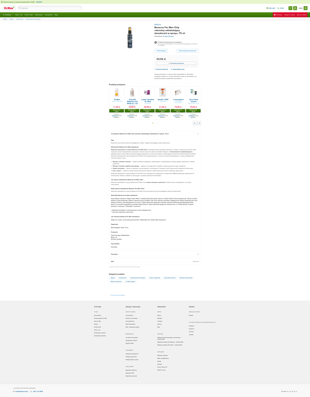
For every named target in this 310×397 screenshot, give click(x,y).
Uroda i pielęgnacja (154, 277)
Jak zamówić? (129, 315)
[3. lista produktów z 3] (157, 123)
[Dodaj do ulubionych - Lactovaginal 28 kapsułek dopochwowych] (183, 88)
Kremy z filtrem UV (162, 367)
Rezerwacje (39, 15)
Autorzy (159, 324)
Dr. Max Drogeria (168, 36)
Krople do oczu (161, 370)
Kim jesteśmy (97, 315)
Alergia (159, 361)
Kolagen (159, 364)
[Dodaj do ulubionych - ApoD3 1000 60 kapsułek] (168, 88)
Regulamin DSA (130, 373)
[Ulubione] (290, 8)
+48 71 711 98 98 (38, 391)
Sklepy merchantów (116, 281)
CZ (290, 391)
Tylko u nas (18, 15)
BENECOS (157, 24)
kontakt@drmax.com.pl (21, 391)
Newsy (159, 315)
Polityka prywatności (131, 356)
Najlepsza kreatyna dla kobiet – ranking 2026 (169, 345)
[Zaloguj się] (295, 8)
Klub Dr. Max (29, 15)
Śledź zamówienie (130, 324)
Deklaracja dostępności (132, 353)
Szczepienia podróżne (100, 335)
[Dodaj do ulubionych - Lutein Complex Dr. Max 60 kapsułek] (153, 88)
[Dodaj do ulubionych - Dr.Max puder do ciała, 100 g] (122, 88)
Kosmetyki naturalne (170, 277)
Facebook (191, 328)
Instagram (191, 326)
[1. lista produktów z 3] (153, 123)
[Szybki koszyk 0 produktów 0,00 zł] (305, 8)
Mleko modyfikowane (163, 358)
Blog (56, 15)
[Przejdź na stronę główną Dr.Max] (9, 8)
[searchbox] (49, 8)
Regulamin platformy (131, 370)
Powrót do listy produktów (118, 295)
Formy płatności (130, 321)
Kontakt (191, 315)
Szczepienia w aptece (100, 332)
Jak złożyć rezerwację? (132, 337)
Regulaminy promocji (131, 376)
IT (296, 391)
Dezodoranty (122, 277)
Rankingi (159, 318)
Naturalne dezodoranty (186, 277)
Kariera (96, 324)
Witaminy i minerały (162, 355)
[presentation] (116, 92)
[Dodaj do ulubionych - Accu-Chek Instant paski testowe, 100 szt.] (199, 88)
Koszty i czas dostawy (131, 318)
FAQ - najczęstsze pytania (132, 327)
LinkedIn (191, 334)
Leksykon (159, 321)
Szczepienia (49, 15)
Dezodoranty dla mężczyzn (137, 277)
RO (294, 391)
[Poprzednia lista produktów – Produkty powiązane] (195, 123)
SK (292, 391)
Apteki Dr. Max (130, 343)
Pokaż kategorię (161, 50)
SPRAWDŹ (39, 2)
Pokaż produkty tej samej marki (187, 50)
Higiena (113, 277)
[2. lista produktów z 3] (155, 123)
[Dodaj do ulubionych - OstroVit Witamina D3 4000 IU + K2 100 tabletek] (137, 88)
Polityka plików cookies (132, 359)
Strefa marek (97, 327)
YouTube (191, 331)
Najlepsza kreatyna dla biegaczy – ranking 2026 (170, 342)
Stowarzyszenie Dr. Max (100, 318)
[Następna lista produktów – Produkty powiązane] (199, 123)
